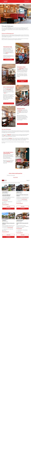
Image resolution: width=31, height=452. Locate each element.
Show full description (24, 199)
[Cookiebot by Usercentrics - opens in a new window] (27, 217)
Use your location (15, 177)
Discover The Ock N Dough (8, 103)
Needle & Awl (19, 192)
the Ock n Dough (8, 89)
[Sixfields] (8, 216)
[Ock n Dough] (8, 187)
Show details (27, 231)
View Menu (8, 206)
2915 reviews (6, 193)
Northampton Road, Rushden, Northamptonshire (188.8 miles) (22, 195)
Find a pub (26, 1)
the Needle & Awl (20, 109)
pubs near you (8, 161)
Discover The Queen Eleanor (22, 81)
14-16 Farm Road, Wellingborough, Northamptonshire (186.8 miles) (6, 195)
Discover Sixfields (8, 59)
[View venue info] (8, 192)
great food (19, 69)
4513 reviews (20, 193)
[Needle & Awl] (22, 187)
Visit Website (8, 208)
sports (4, 135)
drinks (5, 92)
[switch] (12, 228)
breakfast (20, 111)
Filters (27, 180)
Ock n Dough (5, 192)
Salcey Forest (10, 138)
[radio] (3, 180)
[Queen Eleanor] (22, 216)
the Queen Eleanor (21, 68)
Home (2, 3)
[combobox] (15, 175)
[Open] (2, 1)
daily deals (7, 52)
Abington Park (9, 134)
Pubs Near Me (6, 3)
